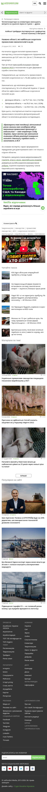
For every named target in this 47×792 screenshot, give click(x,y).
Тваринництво (11, 12)
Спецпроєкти (8, 675)
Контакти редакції (32, 717)
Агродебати (7, 689)
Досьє (27, 672)
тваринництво (7, 228)
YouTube (6, 723)
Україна (28, 626)
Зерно (27, 633)
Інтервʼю (13, 515)
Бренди (28, 679)
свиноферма (40, 234)
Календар (28, 668)
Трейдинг (6, 655)
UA (34, 3)
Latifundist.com (32, 700)
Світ (26, 629)
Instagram (7, 730)
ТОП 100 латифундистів (12, 638)
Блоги (11, 559)
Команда (28, 720)
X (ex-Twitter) (8, 737)
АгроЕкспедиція (9, 635)
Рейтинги (6, 679)
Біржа (27, 723)
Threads (6, 740)
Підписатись (38, 757)
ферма (30, 234)
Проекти (7, 622)
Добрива (28, 657)
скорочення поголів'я (26, 231)
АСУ (14, 231)
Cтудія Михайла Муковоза (24, 786)
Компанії (28, 675)
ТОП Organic (8, 642)
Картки (5, 692)
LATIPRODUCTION (32, 728)
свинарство (19, 228)
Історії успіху (8, 682)
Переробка (29, 653)
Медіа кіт (6, 704)
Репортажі (7, 696)
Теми (5, 645)
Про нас (28, 704)
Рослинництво (8, 648)
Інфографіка (29, 685)
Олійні (27, 636)
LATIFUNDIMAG (31, 726)
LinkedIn (6, 733)
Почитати (7, 665)
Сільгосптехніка (31, 640)
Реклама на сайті (9, 707)
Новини (14, 375)
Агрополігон (7, 632)
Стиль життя (8, 686)
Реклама (7, 700)
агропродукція (7, 234)
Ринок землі (7, 658)
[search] (40, 3)
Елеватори (29, 643)
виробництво (20, 234)
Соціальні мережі (11, 716)
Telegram (6, 726)
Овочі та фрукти (25, 12)
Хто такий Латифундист (34, 707)
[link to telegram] (4, 768)
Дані (27, 665)
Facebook (6, 719)
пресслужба (18, 64)
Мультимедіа (31, 681)
